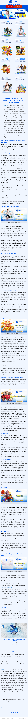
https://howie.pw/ (7, 587)
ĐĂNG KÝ (10, 6)
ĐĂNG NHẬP (18, 6)
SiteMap (3, 708)
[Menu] (2, 2)
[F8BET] (14, 2)
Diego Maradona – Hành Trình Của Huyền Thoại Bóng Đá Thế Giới (14, 640)
